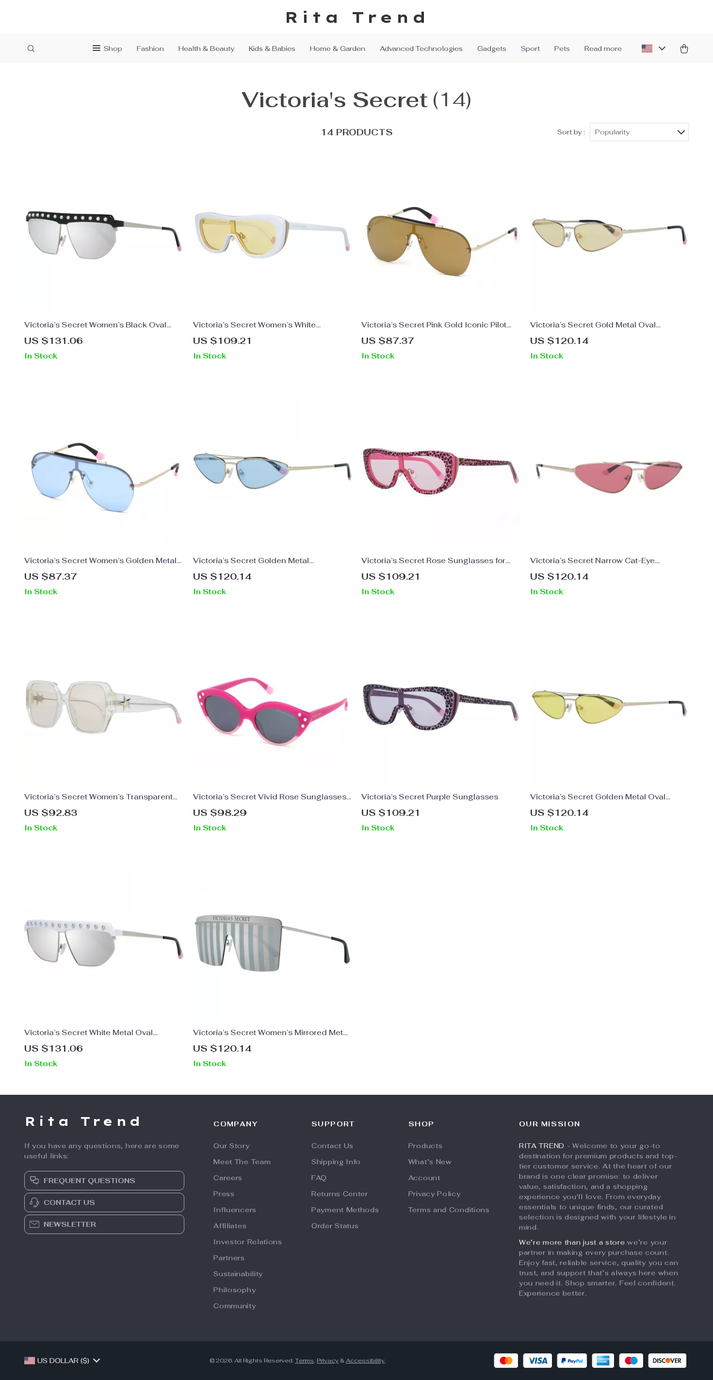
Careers (228, 1177)
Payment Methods (345, 1209)
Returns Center (339, 1193)
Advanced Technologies (421, 48)
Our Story (231, 1145)
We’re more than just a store (572, 1242)
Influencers (235, 1209)
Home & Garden (337, 48)
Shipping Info (336, 1161)
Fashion (150, 48)
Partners (229, 1257)
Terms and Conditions (449, 1209)
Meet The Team (242, 1161)
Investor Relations (247, 1241)
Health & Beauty (206, 48)
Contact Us (332, 1145)
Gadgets (491, 48)
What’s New (430, 1161)
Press (224, 1193)
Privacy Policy (434, 1193)
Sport (530, 48)
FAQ (319, 1177)
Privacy (328, 1360)
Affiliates (229, 1225)
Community (234, 1305)
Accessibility (365, 1360)
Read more (603, 48)
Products (425, 1145)
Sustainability (238, 1273)
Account (424, 1177)
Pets (562, 48)
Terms (304, 1360)
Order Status (334, 1225)
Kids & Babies (272, 48)
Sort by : (571, 132)
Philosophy (234, 1289)
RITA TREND (542, 1145)
